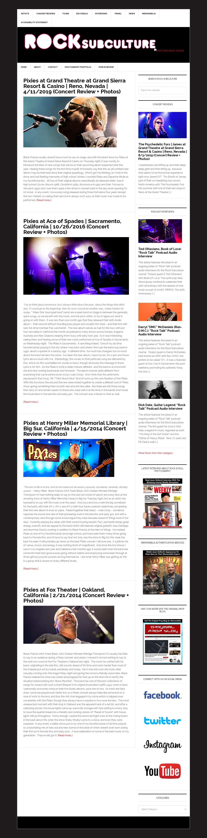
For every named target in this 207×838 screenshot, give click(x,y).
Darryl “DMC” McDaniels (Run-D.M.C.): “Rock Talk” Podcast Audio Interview (160, 330)
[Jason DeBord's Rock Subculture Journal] (89, 37)
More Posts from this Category (155, 453)
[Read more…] (43, 200)
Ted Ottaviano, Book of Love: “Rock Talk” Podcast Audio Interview (160, 252)
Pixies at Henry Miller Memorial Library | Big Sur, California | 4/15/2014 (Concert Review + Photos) (75, 428)
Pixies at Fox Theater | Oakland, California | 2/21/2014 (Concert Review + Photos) (76, 595)
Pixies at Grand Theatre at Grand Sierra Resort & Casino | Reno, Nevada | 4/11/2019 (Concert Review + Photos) (74, 86)
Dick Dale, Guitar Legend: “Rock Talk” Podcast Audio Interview (161, 406)
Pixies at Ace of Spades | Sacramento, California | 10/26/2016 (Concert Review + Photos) (72, 226)
